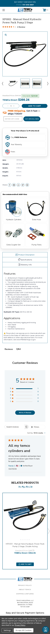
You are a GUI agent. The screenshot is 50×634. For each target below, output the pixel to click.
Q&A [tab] (18, 349)
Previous (2, 83)
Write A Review (25, 413)
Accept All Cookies (24, 630)
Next (47, 83)
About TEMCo (25, 589)
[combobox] (36, 433)
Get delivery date (32, 119)
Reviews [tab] (9, 349)
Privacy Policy (25, 585)
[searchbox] (14, 427)
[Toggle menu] (7, 10)
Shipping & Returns (25, 594)
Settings (7, 630)
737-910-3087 (28, 4)
